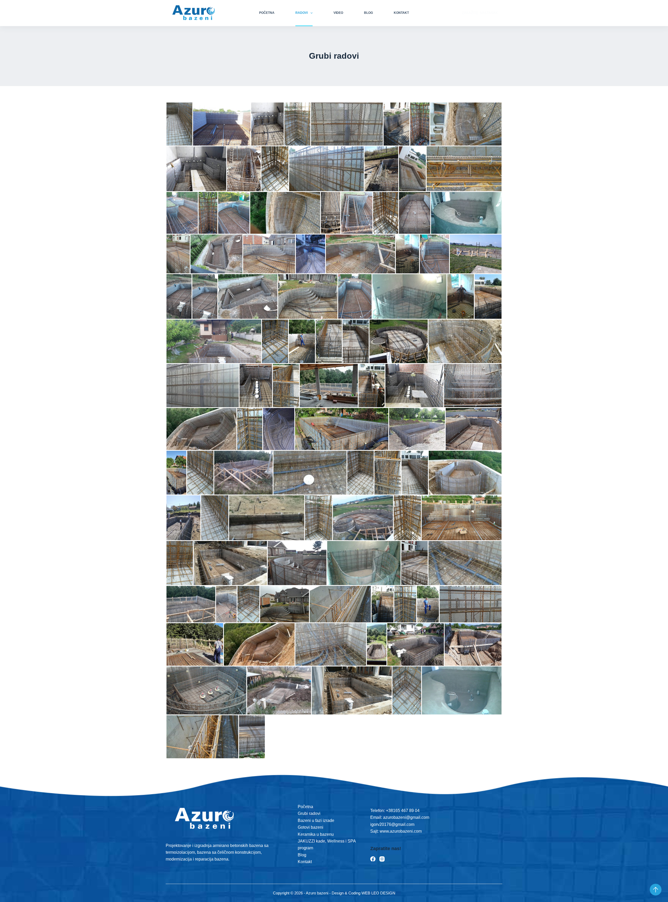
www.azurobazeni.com (400, 831)
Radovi (301, 13)
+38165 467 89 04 (403, 810)
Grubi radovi (309, 813)
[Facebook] (372, 859)
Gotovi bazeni (310, 827)
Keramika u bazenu (316, 834)
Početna (267, 13)
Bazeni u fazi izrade (316, 820)
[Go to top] (655, 889)
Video (338, 13)
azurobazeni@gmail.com (406, 817)
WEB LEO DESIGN (378, 893)
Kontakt (401, 13)
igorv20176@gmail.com (392, 824)
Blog (368, 13)
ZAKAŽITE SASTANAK (480, 13)
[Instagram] (382, 859)
